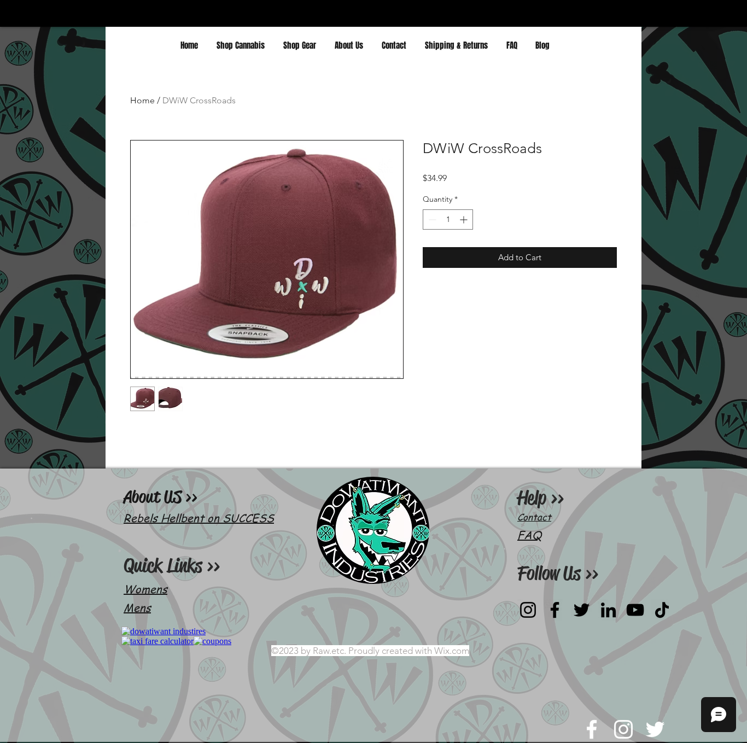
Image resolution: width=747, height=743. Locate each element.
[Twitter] (581, 610)
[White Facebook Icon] (591, 729)
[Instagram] (528, 610)
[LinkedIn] (608, 610)
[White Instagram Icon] (623, 729)
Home (142, 100)
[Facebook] (554, 610)
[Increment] (464, 219)
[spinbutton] (448, 219)
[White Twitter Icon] (655, 729)
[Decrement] (431, 219)
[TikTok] (662, 610)
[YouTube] (635, 610)
